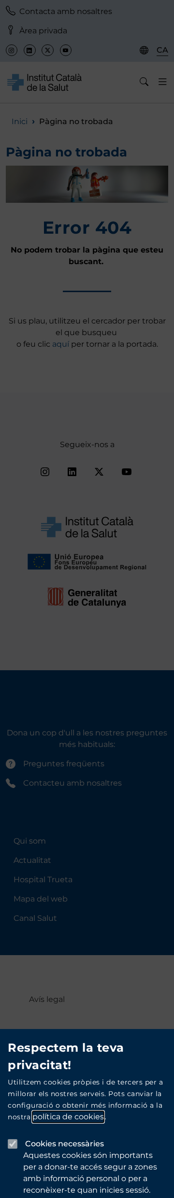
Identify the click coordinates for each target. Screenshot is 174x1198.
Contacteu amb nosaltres (72, 783)
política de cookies (68, 1116)
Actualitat (32, 860)
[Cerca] (144, 82)
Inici (20, 121)
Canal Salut (35, 918)
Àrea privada (43, 30)
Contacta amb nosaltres (65, 11)
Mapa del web (41, 898)
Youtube (66, 50)
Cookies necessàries (64, 1143)
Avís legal (47, 999)
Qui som (30, 841)
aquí (61, 344)
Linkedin (29, 50)
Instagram (11, 50)
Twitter (47, 50)
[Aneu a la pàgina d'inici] (44, 81)
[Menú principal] (163, 82)
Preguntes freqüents (63, 763)
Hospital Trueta (43, 879)
